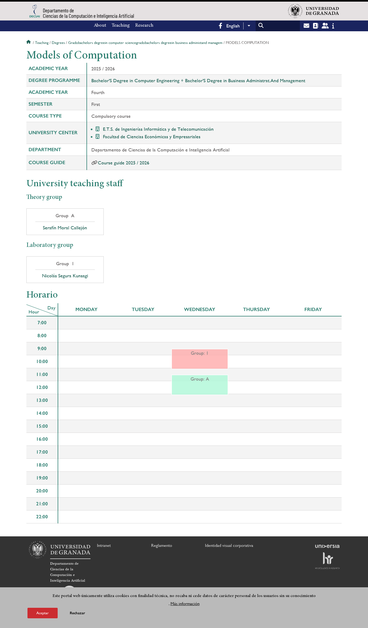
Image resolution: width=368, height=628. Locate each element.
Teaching (121, 25)
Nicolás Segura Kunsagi (65, 275)
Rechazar (77, 613)
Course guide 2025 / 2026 (123, 162)
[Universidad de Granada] (313, 11)
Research (144, 25)
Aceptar (42, 613)
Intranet (104, 545)
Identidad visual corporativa (229, 545)
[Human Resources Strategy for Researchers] (327, 560)
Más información (185, 603)
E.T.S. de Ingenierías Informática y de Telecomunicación (158, 129)
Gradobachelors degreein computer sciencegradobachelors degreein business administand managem (145, 42)
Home (29, 42)
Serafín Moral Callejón (65, 227)
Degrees (58, 42)
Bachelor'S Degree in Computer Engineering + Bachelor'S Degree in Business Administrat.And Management (198, 80)
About (100, 25)
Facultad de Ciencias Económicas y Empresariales (151, 136)
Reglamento (161, 545)
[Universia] (327, 546)
